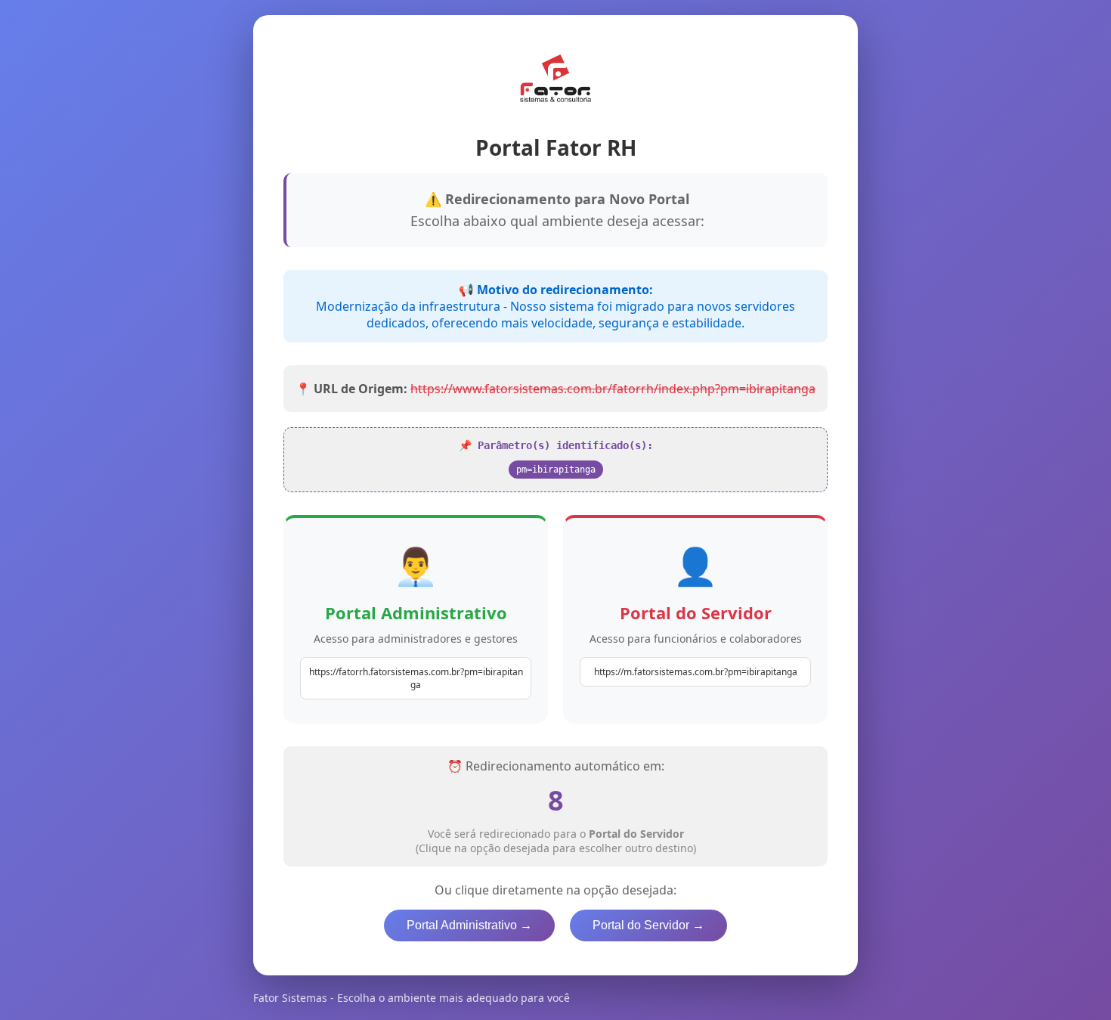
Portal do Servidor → (648, 925)
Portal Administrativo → (469, 925)
